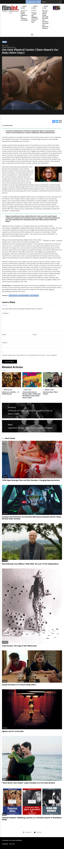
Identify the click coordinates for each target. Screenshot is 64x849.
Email (35, 334)
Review (4, 42)
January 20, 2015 (49, 389)
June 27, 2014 (27, 389)
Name (4, 334)
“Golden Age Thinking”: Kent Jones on (34, 18)
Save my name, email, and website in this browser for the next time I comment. (29, 355)
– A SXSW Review (10, 393)
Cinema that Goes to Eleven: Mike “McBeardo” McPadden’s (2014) (31, 394)
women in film (34, 295)
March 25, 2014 (8, 389)
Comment (5, 313)
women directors (23, 295)
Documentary (13, 295)
